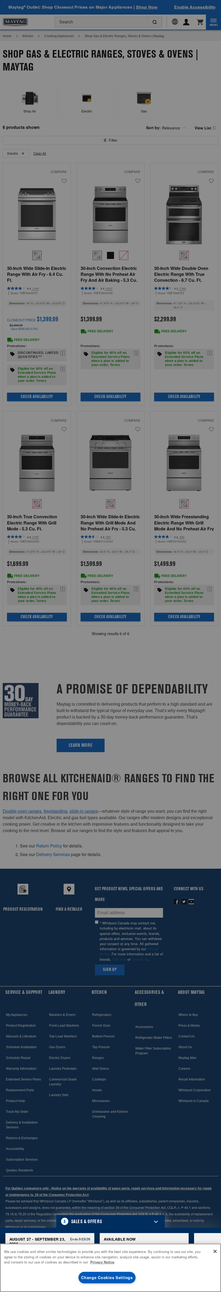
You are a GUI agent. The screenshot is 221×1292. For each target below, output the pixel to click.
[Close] (215, 1251)
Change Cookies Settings (107, 1277)
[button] (110, 1221)
